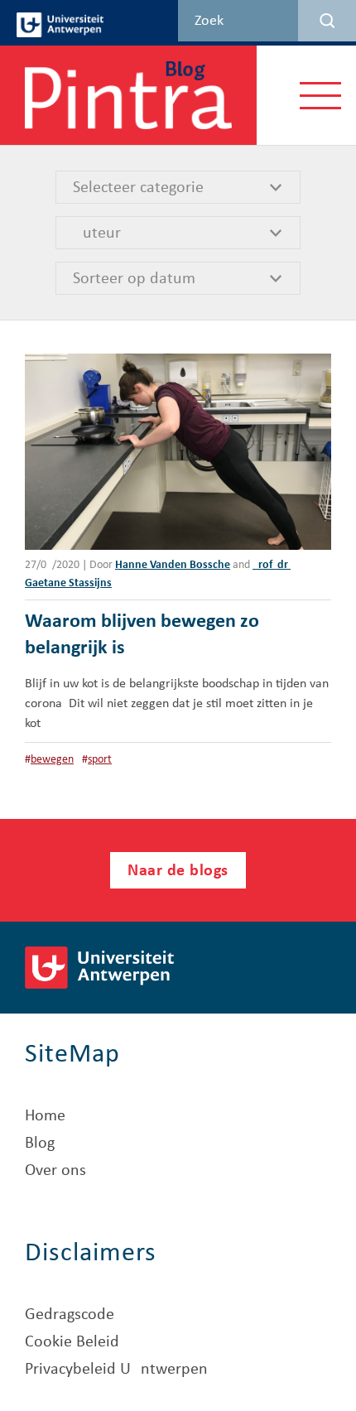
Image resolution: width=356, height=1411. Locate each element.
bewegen (52, 760)
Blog (40, 1143)
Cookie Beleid (72, 1342)
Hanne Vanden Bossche (172, 565)
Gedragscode (69, 1315)
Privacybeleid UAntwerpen (116, 1369)
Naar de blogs (178, 871)
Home (45, 1116)
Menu (320, 95)
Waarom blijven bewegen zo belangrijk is (142, 635)
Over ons (55, 1171)
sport (100, 760)
